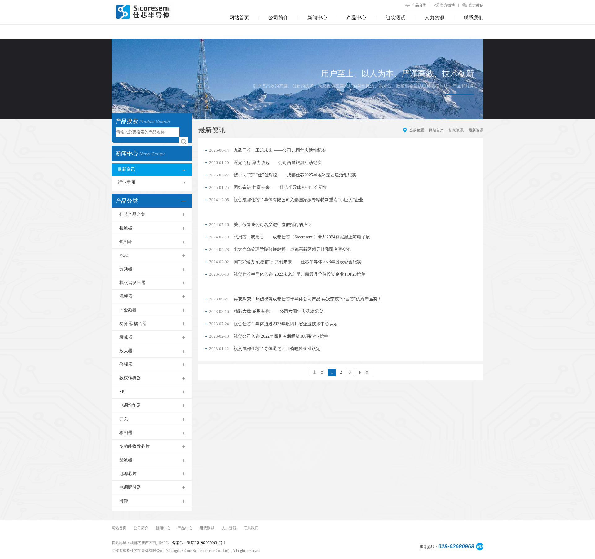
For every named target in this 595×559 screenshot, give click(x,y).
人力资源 (434, 17)
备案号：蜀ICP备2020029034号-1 (198, 543)
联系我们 (473, 17)
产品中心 (356, 17)
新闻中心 (317, 17)
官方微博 (447, 5)
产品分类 (419, 5)
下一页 (363, 372)
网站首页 (239, 17)
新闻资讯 (456, 130)
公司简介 (278, 17)
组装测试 (395, 17)
